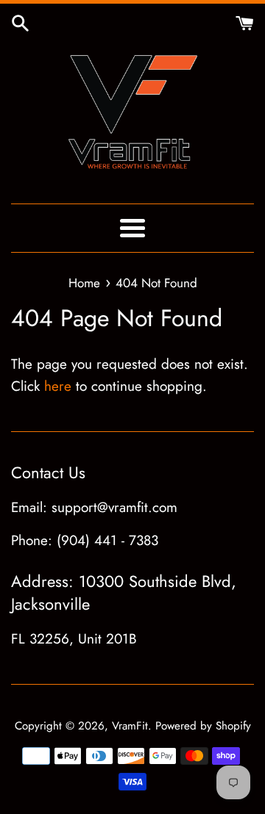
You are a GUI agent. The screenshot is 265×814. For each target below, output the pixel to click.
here (57, 386)
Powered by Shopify (203, 726)
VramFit (130, 726)
